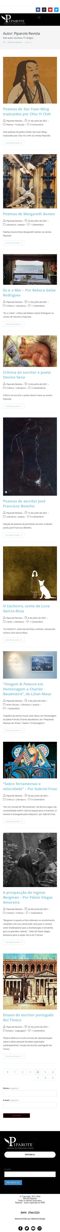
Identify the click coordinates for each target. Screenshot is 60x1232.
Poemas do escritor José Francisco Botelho (24, 503)
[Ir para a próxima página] (53, 1078)
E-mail (11, 1100)
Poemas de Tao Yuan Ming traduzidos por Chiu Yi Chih (27, 111)
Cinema (10, 913)
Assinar (16, 1115)
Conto (9, 621)
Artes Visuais (12, 704)
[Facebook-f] (20, 1228)
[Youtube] (50, 9)
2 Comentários (38, 388)
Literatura (11, 224)
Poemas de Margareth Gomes (29, 213)
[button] (39, 17)
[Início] (4, 42)
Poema (9, 124)
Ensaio (9, 1030)
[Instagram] (44, 9)
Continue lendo (15, 142)
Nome (11, 1088)
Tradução (19, 124)
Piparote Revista (14, 120)
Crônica (10, 305)
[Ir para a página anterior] (7, 1072)
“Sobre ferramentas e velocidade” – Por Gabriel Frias (30, 786)
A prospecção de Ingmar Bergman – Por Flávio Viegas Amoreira (28, 897)
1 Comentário (37, 224)
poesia (21, 224)
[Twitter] (56, 9)
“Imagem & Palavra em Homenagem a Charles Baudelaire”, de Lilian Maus (27, 689)
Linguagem (20, 1030)
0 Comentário (36, 124)
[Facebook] (38, 9)
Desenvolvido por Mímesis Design (30, 1219)
